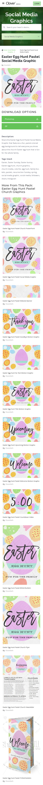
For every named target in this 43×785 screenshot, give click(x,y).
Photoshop (9, 119)
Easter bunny (26, 162)
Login (37, 4)
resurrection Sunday (21, 172)
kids (3, 172)
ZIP (6, 126)
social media (25, 175)
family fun (34, 169)
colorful (17, 169)
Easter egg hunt (8, 165)
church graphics (23, 165)
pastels (9, 172)
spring (34, 172)
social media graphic (10, 175)
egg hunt (25, 169)
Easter (4, 162)
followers (35, 175)
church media (7, 169)
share (4, 178)
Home (5, 50)
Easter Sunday (14, 162)
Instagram (11, 178)
